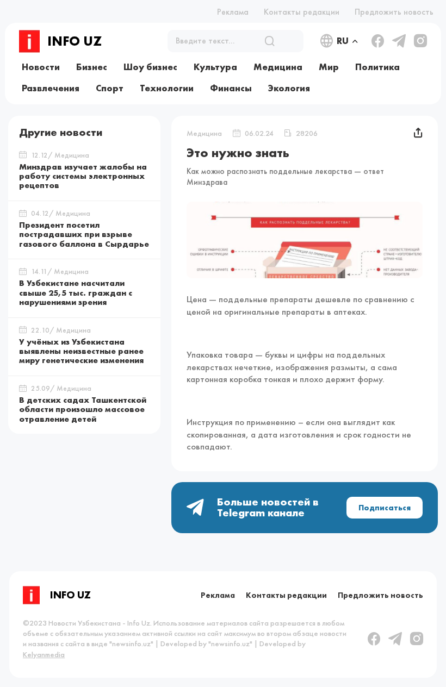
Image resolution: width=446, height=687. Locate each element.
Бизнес (91, 67)
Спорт (109, 88)
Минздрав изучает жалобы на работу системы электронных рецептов (83, 176)
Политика (377, 67)
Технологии (167, 88)
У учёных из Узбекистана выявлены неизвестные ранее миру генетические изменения (81, 351)
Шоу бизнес (150, 67)
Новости (41, 67)
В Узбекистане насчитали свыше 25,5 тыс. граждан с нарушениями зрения (75, 293)
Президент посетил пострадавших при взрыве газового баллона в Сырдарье (84, 234)
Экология (289, 88)
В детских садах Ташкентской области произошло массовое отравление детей (82, 409)
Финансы (231, 88)
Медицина (277, 67)
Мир (329, 67)
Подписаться (384, 508)
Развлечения (50, 88)
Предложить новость (394, 11)
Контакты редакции (301, 11)
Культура (215, 67)
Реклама (233, 11)
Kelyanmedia (44, 654)
